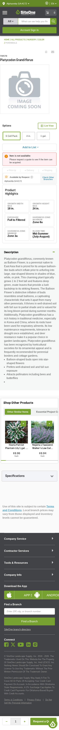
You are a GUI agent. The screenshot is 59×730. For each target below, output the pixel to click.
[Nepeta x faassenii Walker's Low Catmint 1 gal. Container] (42, 432)
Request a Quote (43, 721)
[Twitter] (14, 646)
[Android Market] (43, 592)
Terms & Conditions (13, 700)
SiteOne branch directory (17, 629)
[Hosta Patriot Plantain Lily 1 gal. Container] (16, 432)
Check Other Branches (48, 178)
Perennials (11, 43)
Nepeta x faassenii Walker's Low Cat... (42, 447)
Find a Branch (13, 604)
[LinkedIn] (29, 646)
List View (49, 126)
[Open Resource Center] (52, 723)
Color (41, 40)
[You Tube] (22, 646)
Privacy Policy (34, 700)
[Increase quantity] (24, 721)
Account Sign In (29, 30)
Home (7, 40)
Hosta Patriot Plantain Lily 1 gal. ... (16, 447)
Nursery (31, 40)
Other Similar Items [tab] (17, 411)
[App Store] (15, 592)
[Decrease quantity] (6, 721)
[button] (17, 3)
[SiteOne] (26, 14)
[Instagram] (36, 646)
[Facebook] (7, 646)
